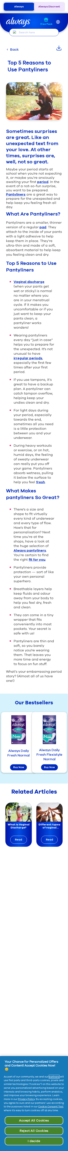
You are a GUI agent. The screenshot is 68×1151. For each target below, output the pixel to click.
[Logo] (18, 22)
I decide (34, 1141)
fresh (40, 482)
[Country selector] (57, 22)
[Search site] (14, 32)
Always (19, 6)
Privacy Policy (26, 1099)
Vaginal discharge (29, 282)
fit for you (37, 559)
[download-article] (59, 48)
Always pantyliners (30, 550)
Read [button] (18, 839)
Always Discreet (49, 6)
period (42, 182)
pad (42, 227)
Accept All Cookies (34, 1120)
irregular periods (28, 358)
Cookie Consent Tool (50, 1106)
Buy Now (18, 767)
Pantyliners (16, 194)
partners (54, 1076)
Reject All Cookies (34, 1131)
